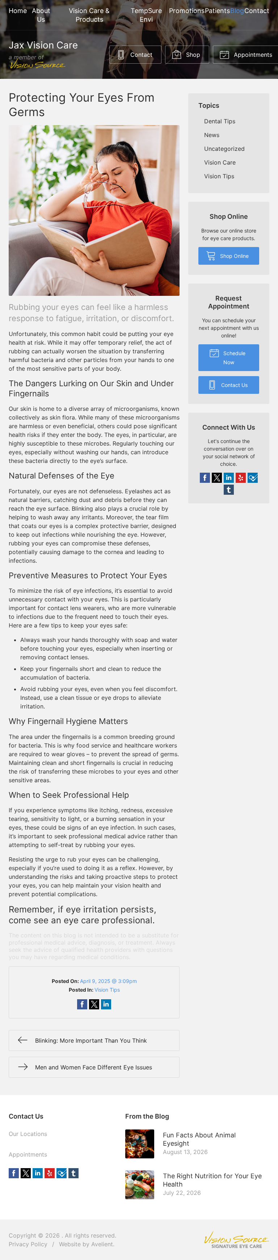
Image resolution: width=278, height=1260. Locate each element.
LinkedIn (229, 478)
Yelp (241, 478)
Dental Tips (219, 121)
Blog (237, 10)
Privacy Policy (28, 1244)
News (211, 135)
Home (18, 10)
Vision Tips (107, 990)
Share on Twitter (94, 1004)
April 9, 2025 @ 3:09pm (108, 981)
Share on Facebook (82, 1004)
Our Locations (28, 1133)
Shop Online (234, 256)
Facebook (205, 478)
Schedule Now (233, 357)
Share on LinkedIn (106, 1004)
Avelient (102, 1244)
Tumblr (229, 490)
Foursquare (253, 478)
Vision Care (220, 162)
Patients (217, 10)
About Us (41, 15)
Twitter (217, 478)
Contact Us (234, 385)
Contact (256, 10)
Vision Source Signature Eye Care (236, 1239)
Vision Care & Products (89, 15)
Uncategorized (224, 148)
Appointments (28, 1154)
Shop (192, 54)
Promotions (187, 10)
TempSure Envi (146, 15)
